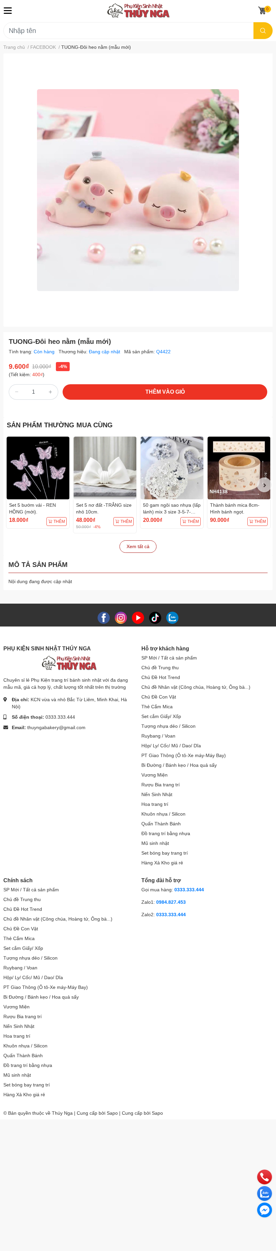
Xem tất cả (138, 546)
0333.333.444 (60, 717)
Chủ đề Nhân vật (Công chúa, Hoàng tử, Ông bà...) (195, 687)
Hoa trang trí (154, 804)
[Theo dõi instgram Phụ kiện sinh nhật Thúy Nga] (121, 617)
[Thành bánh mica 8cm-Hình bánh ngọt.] (238, 467)
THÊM (59, 521)
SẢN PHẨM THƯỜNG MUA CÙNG (60, 425)
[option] (138, 190)
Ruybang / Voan (158, 736)
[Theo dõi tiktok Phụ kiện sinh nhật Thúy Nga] (155, 617)
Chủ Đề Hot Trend (160, 677)
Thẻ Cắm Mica (157, 706)
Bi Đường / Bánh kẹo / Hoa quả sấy (179, 765)
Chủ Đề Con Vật (158, 697)
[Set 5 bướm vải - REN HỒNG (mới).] (37, 467)
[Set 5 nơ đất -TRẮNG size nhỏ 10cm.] (104, 467)
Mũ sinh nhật (155, 843)
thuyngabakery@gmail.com (56, 727)
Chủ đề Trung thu (160, 667)
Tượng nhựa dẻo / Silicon (168, 726)
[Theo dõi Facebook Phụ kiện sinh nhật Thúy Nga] (104, 617)
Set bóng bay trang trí (164, 853)
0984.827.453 (171, 902)
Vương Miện (154, 775)
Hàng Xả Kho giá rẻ (162, 862)
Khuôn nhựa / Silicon (163, 814)
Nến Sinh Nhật (156, 794)
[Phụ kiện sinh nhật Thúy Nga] (138, 10)
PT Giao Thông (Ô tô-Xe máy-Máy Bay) (183, 755)
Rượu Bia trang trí (160, 784)
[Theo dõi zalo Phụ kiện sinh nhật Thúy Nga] (172, 617)
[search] (263, 30)
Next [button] (264, 484)
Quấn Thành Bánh (161, 823)
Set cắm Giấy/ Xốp (161, 716)
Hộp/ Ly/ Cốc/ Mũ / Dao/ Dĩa (171, 745)
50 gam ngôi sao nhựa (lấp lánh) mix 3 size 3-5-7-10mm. (172, 511)
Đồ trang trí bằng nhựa (165, 833)
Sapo (157, 1113)
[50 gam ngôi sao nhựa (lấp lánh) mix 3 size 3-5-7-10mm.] (171, 467)
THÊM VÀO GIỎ (165, 392)
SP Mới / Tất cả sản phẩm (169, 657)
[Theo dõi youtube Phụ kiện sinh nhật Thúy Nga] (138, 617)
